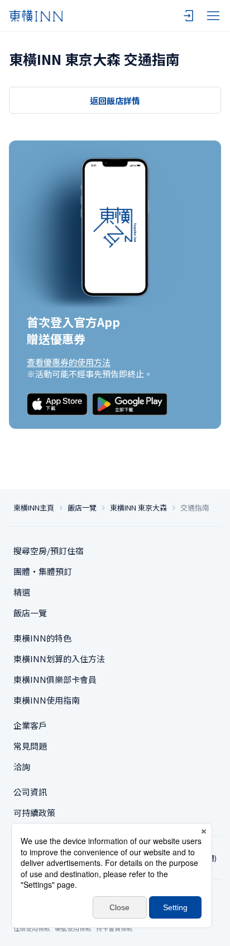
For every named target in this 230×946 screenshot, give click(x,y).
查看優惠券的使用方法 (69, 362)
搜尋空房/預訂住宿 (48, 550)
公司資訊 (30, 792)
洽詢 (21, 766)
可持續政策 (34, 812)
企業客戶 (30, 725)
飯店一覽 (82, 508)
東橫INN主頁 (33, 508)
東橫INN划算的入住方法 (59, 658)
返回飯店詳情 (115, 100)
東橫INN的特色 (42, 638)
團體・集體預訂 (42, 571)
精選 (21, 592)
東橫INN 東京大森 (138, 508)
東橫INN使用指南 (46, 700)
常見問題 (30, 746)
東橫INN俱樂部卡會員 (55, 679)
